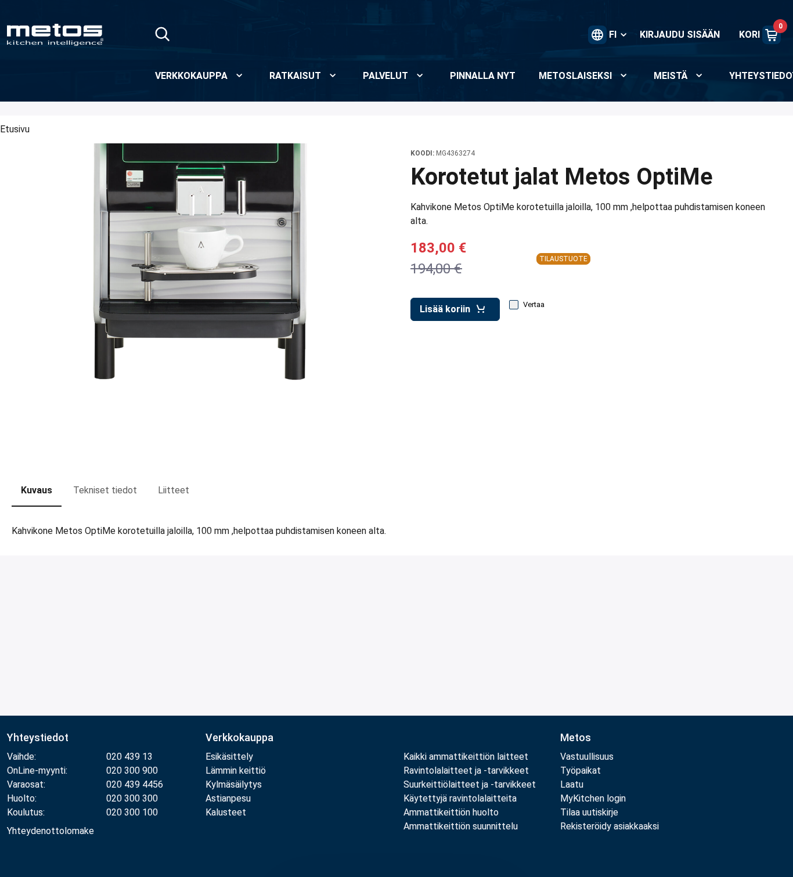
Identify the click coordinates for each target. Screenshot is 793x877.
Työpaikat (580, 770)
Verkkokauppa (239, 737)
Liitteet (173, 490)
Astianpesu (228, 798)
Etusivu (15, 129)
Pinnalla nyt (483, 75)
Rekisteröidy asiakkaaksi (609, 826)
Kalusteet (226, 812)
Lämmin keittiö (236, 770)
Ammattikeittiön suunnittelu (460, 826)
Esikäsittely (229, 756)
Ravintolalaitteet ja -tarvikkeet (466, 770)
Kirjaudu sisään (680, 34)
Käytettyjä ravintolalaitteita (460, 798)
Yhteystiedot (38, 737)
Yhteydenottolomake (50, 830)
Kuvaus (36, 490)
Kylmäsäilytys (234, 784)
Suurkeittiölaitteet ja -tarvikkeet (469, 784)
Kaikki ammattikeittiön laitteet (465, 756)
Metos (575, 737)
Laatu (571, 784)
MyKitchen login (593, 798)
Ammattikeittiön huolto (451, 812)
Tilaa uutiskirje (589, 812)
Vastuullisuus (587, 756)
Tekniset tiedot (105, 490)
